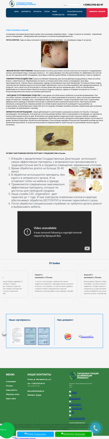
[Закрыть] (106, 422)
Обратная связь (13, 394)
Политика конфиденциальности (77, 422)
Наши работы (11, 390)
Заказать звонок (97, 11)
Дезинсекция (19, 22)
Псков (38, 395)
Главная (9, 22)
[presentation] (6, 284)
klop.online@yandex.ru (35, 391)
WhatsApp (79, 434)
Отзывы (9, 386)
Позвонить (39, 434)
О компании (11, 382)
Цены (16, 11)
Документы (26, 11)
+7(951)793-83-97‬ (93, 4)
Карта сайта (11, 399)
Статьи (47, 11)
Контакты (37, 11)
